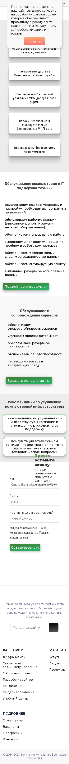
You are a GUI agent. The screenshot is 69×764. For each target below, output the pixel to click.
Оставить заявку (25, 547)
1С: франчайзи (14, 657)
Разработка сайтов (18, 679)
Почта (14, 496)
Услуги (54, 657)
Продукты (57, 669)
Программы (12, 733)
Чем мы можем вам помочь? (31, 512)
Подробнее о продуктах (26, 286)
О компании (13, 720)
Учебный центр (15, 698)
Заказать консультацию (29, 380)
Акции (54, 663)
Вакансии (11, 727)
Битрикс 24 (12, 686)
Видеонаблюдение (18, 692)
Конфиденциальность (23, 533)
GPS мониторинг (16, 673)
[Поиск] (53, 627)
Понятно (34, 41)
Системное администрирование (20, 665)
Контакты (10, 739)
